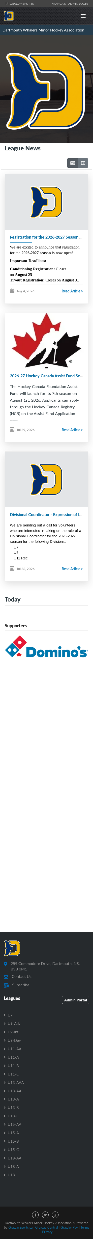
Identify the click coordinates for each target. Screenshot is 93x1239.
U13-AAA (16, 1082)
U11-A (13, 1057)
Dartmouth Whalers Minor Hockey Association (43, 30)
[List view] (83, 163)
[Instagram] (55, 1215)
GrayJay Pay (69, 1227)
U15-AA (14, 1124)
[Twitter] (45, 1215)
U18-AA (14, 1158)
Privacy (47, 1232)
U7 (10, 1015)
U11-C (13, 1074)
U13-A (13, 1099)
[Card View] (72, 163)
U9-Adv (14, 1023)
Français (59, 3)
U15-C (13, 1149)
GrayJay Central (46, 1227)
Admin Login (78, 3)
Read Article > (72, 291)
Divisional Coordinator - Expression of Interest (51, 514)
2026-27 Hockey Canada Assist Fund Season (49, 376)
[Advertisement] (46, 749)
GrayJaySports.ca (20, 1227)
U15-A (13, 1132)
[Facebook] (35, 1215)
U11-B (13, 1065)
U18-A (13, 1166)
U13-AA (14, 1090)
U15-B (13, 1141)
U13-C (13, 1115)
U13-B (13, 1107)
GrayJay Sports (21, 3)
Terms (85, 1227)
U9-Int (13, 1031)
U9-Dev (14, 1040)
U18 (11, 1174)
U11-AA (14, 1048)
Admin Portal (75, 1000)
